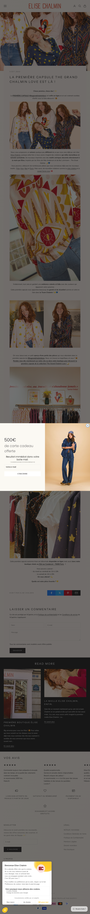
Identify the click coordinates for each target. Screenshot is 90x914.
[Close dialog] (87, 425)
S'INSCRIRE (22, 473)
